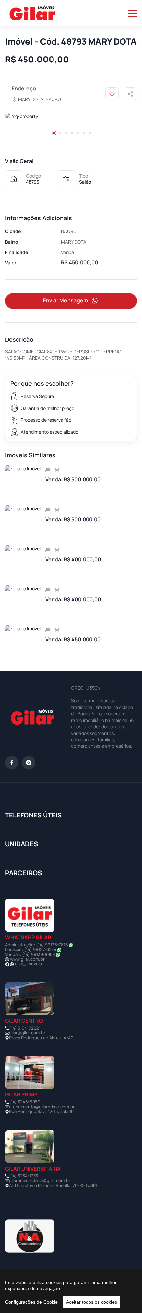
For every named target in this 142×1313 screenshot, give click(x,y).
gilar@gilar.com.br (27, 1032)
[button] (54, 133)
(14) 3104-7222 (24, 1028)
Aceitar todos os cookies (91, 1302)
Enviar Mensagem (65, 300)
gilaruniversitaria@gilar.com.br (39, 1180)
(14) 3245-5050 (24, 1101)
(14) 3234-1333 (23, 1176)
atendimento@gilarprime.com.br (42, 1106)
